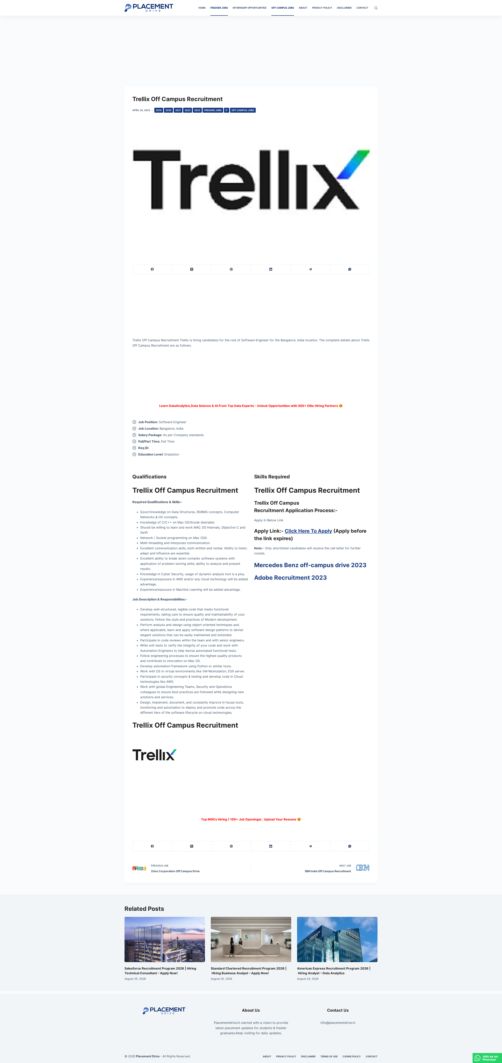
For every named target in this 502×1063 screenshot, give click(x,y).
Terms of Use (329, 1056)
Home (202, 7)
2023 (197, 110)
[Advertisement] (251, 44)
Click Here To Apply (308, 531)
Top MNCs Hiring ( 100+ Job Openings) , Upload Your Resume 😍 (251, 819)
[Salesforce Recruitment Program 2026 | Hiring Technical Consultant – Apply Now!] (165, 939)
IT (227, 110)
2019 (159, 110)
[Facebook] (152, 269)
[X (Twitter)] (192, 269)
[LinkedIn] (271, 269)
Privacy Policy (322, 7)
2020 (168, 110)
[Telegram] (310, 269)
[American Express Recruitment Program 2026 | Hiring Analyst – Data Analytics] (337, 939)
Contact (362, 7)
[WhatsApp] (350, 269)
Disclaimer (344, 7)
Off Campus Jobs (282, 7)
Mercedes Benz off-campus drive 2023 (310, 565)
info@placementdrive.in (337, 1023)
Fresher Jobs (219, 7)
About (303, 7)
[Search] (376, 7)
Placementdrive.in (227, 1023)
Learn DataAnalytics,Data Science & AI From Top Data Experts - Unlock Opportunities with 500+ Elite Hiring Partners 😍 (251, 406)
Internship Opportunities (249, 7)
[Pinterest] (231, 269)
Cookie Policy (352, 1056)
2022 (187, 110)
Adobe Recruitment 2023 (290, 577)
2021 (178, 110)
